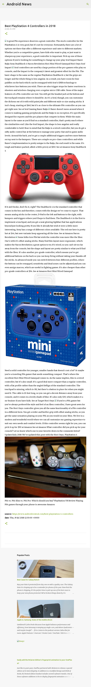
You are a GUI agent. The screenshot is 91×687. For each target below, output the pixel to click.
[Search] (87, 4)
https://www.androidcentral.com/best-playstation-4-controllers (42, 514)
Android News (19, 4)
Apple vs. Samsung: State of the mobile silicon (34, 620)
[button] (6, 33)
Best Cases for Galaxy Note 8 (28, 580)
